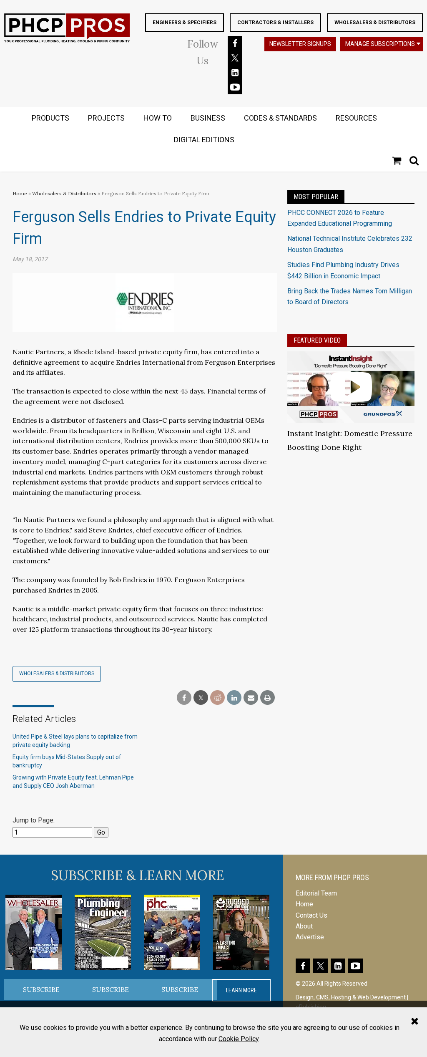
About (304, 926)
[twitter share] (200, 698)
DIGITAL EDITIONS (204, 139)
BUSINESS (208, 118)
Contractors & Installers (275, 22)
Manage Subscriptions (380, 43)
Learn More (241, 990)
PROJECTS (106, 118)
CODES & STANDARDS (280, 118)
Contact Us (311, 915)
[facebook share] (184, 698)
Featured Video (317, 340)
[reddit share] (217, 698)
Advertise (310, 937)
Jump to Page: (34, 820)
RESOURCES (356, 118)
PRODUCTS (50, 118)
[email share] (251, 698)
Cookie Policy (239, 1039)
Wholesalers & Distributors (374, 22)
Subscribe (41, 989)
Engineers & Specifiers (184, 22)
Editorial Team (316, 893)
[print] (267, 698)
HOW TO (157, 118)
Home (20, 193)
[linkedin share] (234, 698)
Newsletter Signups (300, 43)
